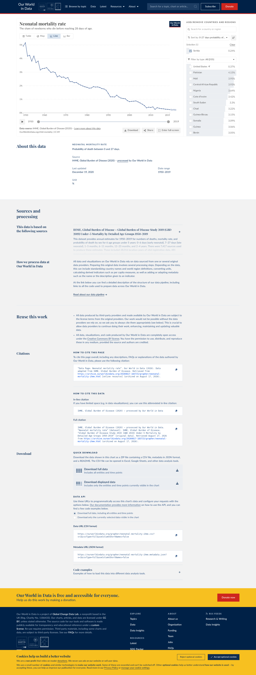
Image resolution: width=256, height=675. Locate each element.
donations (62, 661)
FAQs (71, 632)
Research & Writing (216, 619)
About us (173, 619)
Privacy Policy (111, 668)
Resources (116, 6)
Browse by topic (77, 6)
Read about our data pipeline (88, 294)
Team (170, 636)
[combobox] (173, 6)
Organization (175, 625)
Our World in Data (26, 6)
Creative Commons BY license (103, 339)
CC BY (57, 132)
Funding (172, 630)
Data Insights (137, 630)
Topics (133, 619)
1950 (30, 122)
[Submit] (195, 6)
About (132, 6)
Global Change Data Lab (66, 614)
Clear (232, 45)
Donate (230, 6)
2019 (176, 122)
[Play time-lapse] (22, 122)
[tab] (27, 36)
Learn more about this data (87, 128)
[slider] (38, 121)
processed (122, 160)
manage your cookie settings (135, 668)
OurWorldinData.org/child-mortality (36, 132)
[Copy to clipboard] (172, 370)
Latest (103, 6)
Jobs (170, 642)
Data (93, 6)
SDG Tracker (136, 649)
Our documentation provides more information (115, 505)
